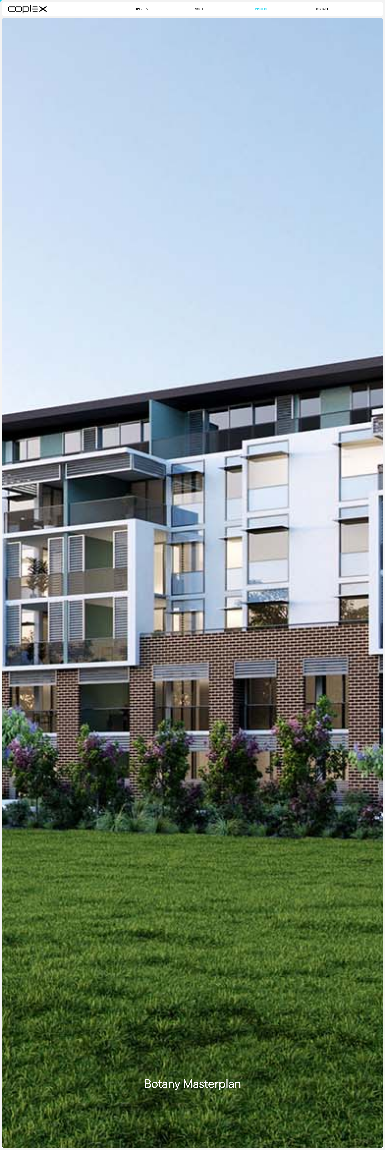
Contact (322, 9)
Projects (262, 9)
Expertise (141, 9)
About (199, 9)
